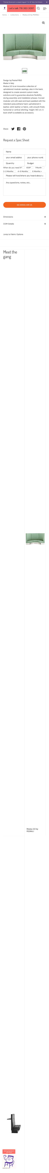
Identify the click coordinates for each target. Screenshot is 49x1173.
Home (4, 15)
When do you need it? (12, 167)
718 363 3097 (26, 8)
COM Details (8, 224)
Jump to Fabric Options (13, 234)
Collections (14, 15)
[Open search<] (38, 8)
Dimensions (8, 217)
